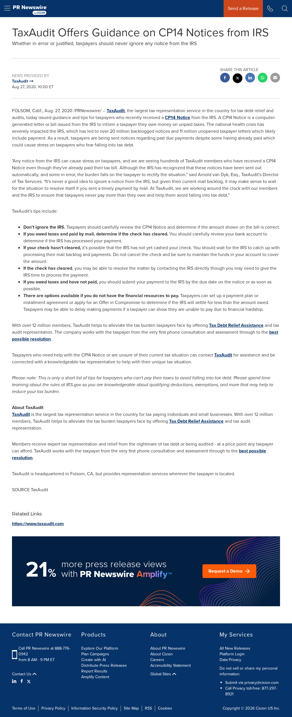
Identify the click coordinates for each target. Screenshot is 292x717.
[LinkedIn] (15, 681)
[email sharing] (275, 78)
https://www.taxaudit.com (38, 523)
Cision (261, 708)
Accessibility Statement (170, 665)
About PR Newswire (167, 648)
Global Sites (161, 674)
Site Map (131, 708)
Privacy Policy (53, 708)
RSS (148, 708)
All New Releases (235, 648)
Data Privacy (230, 660)
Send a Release (243, 8)
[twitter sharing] (237, 78)
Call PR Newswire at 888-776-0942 (44, 651)
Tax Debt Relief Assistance (236, 325)
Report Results (94, 671)
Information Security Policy (94, 708)
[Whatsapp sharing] (262, 78)
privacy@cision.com (261, 683)
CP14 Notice (177, 117)
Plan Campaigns (95, 654)
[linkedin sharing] (250, 78)
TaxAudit (116, 110)
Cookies (165, 708)
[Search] (284, 8)
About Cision (161, 654)
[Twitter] (28, 681)
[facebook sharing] (225, 78)
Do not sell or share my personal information (248, 671)
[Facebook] (21, 681)
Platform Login (232, 654)
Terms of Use (23, 708)
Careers (157, 660)
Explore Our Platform (99, 648)
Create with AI (93, 660)
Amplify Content (95, 677)
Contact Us (22, 674)
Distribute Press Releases (104, 665)
